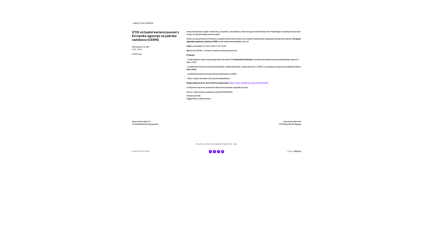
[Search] (133, 6)
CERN (201, 99)
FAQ (235, 144)
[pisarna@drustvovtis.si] (222, 151)
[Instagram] (218, 151)
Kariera (207, 99)
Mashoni (297, 151)
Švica (195, 99)
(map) (139, 54)
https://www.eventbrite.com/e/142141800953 (249, 83)
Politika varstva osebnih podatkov (214, 144)
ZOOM (197, 96)
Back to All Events (143, 23)
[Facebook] (214, 151)
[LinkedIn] (210, 151)
